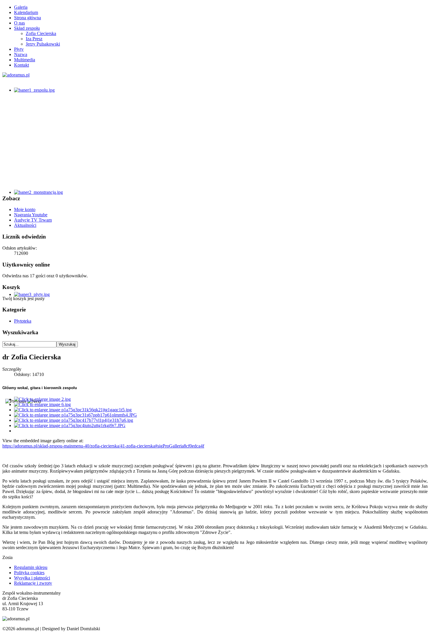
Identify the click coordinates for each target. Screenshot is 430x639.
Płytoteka (22, 320)
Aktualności (25, 225)
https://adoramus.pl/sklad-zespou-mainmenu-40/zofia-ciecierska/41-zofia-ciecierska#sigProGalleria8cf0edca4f (103, 445)
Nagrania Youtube (30, 214)
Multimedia (24, 59)
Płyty (19, 49)
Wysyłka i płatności (32, 577)
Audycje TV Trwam (33, 219)
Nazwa (20, 54)
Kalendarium (26, 12)
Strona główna (27, 17)
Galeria (20, 7)
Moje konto (24, 209)
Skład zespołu (27, 28)
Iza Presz (34, 38)
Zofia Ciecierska (41, 33)
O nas (19, 22)
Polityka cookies (29, 572)
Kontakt (21, 64)
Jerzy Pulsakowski (43, 43)
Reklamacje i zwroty (33, 583)
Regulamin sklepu (30, 567)
